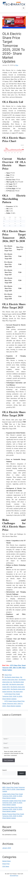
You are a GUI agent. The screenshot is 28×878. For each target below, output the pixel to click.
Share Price (8, 675)
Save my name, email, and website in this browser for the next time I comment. (13, 753)
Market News (6, 861)
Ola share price (18, 691)
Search (4, 770)
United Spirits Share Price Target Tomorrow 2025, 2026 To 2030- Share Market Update (12, 796)
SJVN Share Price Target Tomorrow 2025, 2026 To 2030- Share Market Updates (14, 667)
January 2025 (6, 848)
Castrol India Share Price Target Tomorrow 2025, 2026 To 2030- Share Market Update (12, 809)
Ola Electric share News (11, 677)
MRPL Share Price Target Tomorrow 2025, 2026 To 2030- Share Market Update (13, 789)
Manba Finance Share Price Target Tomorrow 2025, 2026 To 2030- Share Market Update (13, 816)
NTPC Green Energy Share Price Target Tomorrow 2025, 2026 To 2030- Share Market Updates (13, 703)
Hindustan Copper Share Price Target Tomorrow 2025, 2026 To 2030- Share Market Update (14, 802)
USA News (5, 866)
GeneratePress (14, 875)
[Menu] (23, 8)
